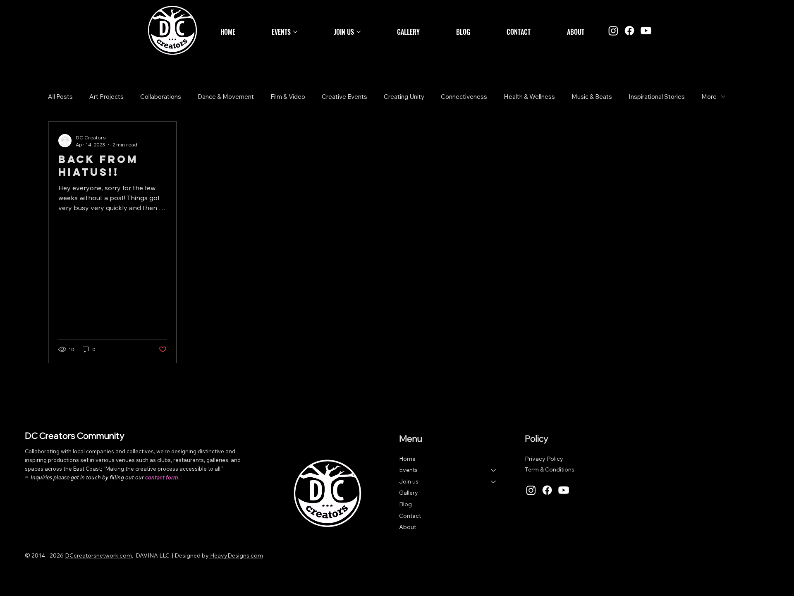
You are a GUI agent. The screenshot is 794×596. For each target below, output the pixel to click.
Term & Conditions (549, 469)
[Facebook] (629, 30)
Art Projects (106, 97)
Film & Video (287, 97)
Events (408, 470)
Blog (405, 504)
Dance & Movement (226, 97)
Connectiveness (464, 97)
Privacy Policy (544, 458)
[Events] (493, 470)
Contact (410, 515)
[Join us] (493, 482)
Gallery (408, 492)
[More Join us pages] (358, 32)
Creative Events (344, 97)
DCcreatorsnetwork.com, (99, 555)
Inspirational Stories (657, 97)
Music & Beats (592, 97)
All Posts (60, 97)
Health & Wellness (529, 97)
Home (407, 458)
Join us (409, 481)
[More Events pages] (295, 32)
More (709, 97)
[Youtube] (646, 30)
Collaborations (160, 97)
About (407, 527)
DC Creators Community (74, 435)
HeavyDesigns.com (236, 555)
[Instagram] (613, 30)
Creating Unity (404, 97)
